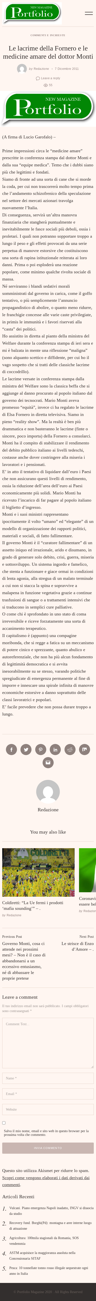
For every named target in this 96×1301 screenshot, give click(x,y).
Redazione (41, 68)
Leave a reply (50, 78)
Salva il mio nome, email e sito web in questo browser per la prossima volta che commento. (46, 1132)
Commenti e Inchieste (48, 35)
